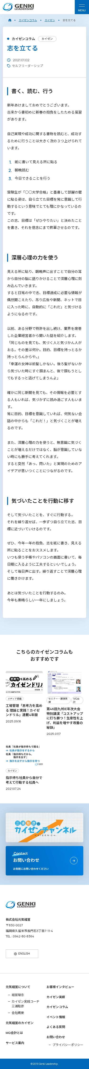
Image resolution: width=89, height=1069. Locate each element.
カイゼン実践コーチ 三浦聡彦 (25, 1003)
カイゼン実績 (56, 997)
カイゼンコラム (28, 20)
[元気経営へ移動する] (10, 20)
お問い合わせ (56, 1037)
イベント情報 (56, 1017)
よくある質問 (56, 1027)
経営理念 (18, 995)
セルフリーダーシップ (27, 66)
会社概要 (18, 1013)
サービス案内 (15, 1043)
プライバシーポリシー (67, 1045)
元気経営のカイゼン (19, 1023)
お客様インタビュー (60, 987)
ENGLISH (24, 954)
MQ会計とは (14, 1033)
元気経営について (18, 987)
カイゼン (50, 20)
